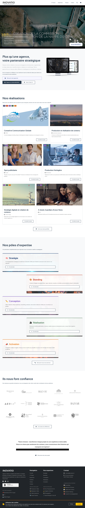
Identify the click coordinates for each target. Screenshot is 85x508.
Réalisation (45, 479)
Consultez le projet (41, 139)
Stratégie (45, 473)
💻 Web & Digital (6, 496)
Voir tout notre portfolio (43, 229)
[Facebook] (5, 481)
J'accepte (79, 504)
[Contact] (80, 2)
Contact (31, 484)
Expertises (60, 2)
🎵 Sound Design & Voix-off (49, 495)
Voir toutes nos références (44, 426)
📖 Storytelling (67, 485)
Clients (72, 2)
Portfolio (31, 479)
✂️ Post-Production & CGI (49, 488)
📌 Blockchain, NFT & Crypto (8, 492)
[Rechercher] (77, 2)
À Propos (53, 2)
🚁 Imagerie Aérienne (48, 491)
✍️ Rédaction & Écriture (69, 487)
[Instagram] (7, 481)
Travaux (66, 2)
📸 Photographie (47, 493)
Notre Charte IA (29, 82)
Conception (45, 477)
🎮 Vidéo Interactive (34, 493)
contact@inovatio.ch (69, 473)
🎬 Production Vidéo (34, 488)
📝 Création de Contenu (69, 489)
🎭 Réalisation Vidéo (34, 491)
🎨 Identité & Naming (68, 491)
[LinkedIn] (3, 481)
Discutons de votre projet (44, 455)
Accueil (31, 473)
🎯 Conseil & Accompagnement (71, 493)
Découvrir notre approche (12, 78)
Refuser (71, 504)
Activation (45, 481)
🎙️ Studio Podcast (34, 495)
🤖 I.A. (3, 494)
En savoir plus (11, 266)
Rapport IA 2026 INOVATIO (12, 82)
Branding (45, 475)
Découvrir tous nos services (43, 362)
